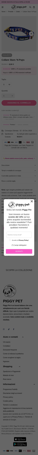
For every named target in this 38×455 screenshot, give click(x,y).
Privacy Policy (23, 240)
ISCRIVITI (19, 251)
